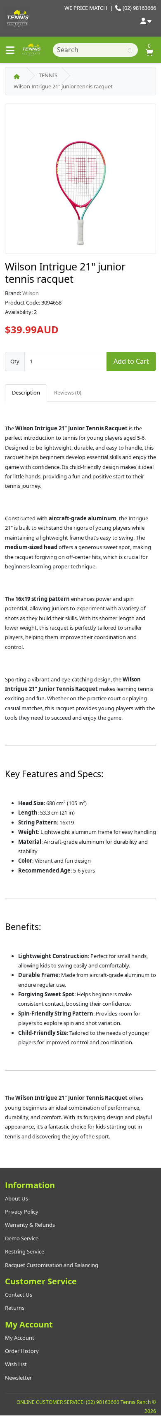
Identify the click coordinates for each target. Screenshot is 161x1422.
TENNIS (48, 75)
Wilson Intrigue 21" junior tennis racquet (63, 86)
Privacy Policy (21, 1211)
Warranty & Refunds (30, 1224)
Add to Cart (131, 361)
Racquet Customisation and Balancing (51, 1265)
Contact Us (18, 1294)
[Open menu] (10, 50)
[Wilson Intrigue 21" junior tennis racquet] (80, 181)
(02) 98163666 (139, 8)
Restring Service (24, 1251)
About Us (16, 1198)
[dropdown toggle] (146, 21)
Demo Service (21, 1238)
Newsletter (18, 1377)
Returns (14, 1307)
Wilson (30, 293)
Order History (22, 1351)
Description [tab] (26, 392)
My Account (19, 1337)
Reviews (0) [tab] (67, 392)
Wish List (16, 1364)
